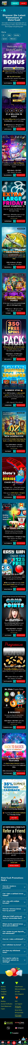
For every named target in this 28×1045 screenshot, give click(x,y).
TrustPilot (3, 994)
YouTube (3, 989)
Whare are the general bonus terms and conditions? (13, 925)
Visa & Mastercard (6, 1006)
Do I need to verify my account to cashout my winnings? (11, 960)
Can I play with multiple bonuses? (11, 902)
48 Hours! (17, 819)
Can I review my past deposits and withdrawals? (13, 932)
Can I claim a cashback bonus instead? (13, 895)
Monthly (16, 35)
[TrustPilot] (14, 1032)
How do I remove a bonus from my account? (12, 910)
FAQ (16, 1001)
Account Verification (6, 1004)
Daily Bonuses (19, 986)
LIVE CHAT (14, 817)
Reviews (3, 986)
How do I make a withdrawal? (13, 939)
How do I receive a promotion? (9, 887)
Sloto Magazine (19, 994)
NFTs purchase (19, 1012)
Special (5, 39)
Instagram (4, 991)
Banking (3, 1001)
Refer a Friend (14, 865)
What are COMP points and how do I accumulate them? (12, 917)
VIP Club (17, 991)
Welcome (13, 39)
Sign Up (15, 3)
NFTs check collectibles (18, 1015)
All (3, 35)
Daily (9, 35)
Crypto (3, 1009)
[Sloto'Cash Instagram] (19, 1028)
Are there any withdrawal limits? (11, 951)
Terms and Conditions (18, 1006)
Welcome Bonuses (20, 989)
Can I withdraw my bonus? (12, 945)
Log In (23, 3)
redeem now (21, 83)
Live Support (18, 1004)
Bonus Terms (18, 1010)
